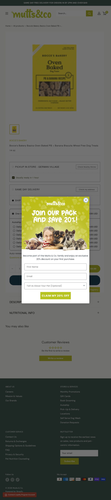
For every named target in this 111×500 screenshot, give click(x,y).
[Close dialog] (86, 200)
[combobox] (55, 286)
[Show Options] (84, 286)
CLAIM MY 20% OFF (55, 296)
